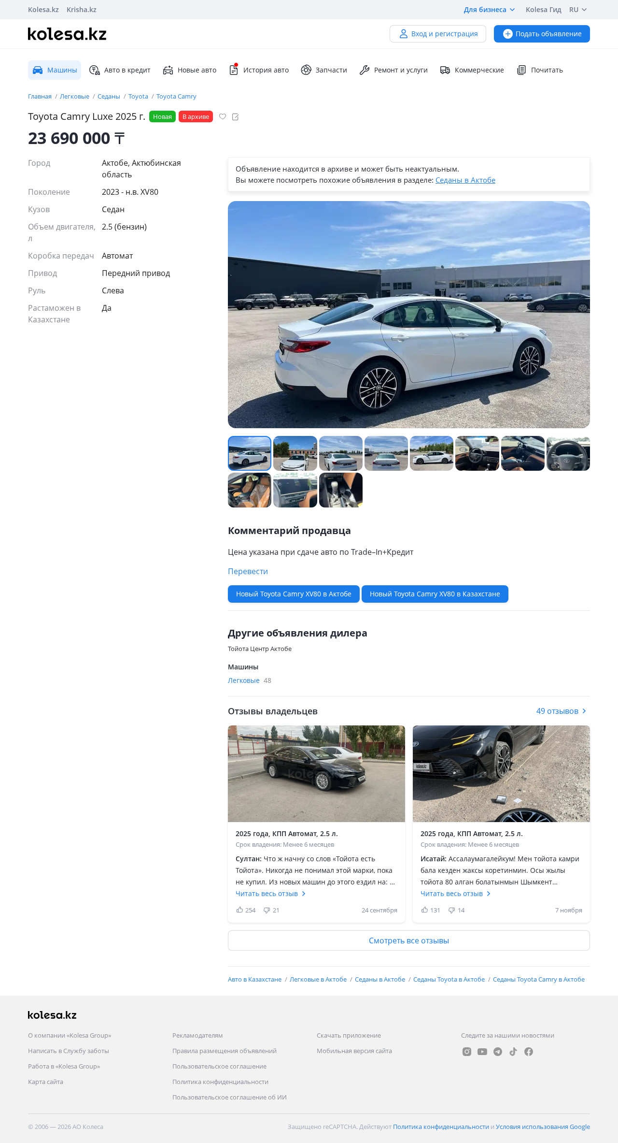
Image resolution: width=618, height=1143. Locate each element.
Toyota (139, 96)
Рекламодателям (197, 1035)
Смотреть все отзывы (409, 940)
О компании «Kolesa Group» (69, 1035)
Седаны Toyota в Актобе (449, 979)
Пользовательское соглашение (219, 1066)
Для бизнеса (485, 9)
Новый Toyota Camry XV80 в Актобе (293, 593)
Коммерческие (479, 69)
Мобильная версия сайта (354, 1050)
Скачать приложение (349, 1035)
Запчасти (331, 69)
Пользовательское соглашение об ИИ (229, 1097)
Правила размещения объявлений (224, 1050)
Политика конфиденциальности (220, 1081)
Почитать (547, 69)
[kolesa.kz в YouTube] (482, 1051)
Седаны (110, 96)
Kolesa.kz (43, 9)
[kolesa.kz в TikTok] (513, 1051)
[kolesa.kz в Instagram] (467, 1051)
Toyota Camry (176, 96)
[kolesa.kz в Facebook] (528, 1051)
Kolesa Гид (544, 9)
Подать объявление (549, 33)
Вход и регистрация (444, 33)
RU (573, 9)
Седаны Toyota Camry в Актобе (539, 979)
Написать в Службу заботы (68, 1050)
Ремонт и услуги (401, 69)
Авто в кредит (127, 69)
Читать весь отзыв (267, 893)
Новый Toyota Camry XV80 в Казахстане (435, 593)
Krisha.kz (82, 9)
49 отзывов (557, 711)
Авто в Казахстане (255, 979)
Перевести (248, 571)
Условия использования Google (543, 1126)
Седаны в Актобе (465, 180)
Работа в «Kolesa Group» (64, 1066)
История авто (266, 69)
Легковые (75, 96)
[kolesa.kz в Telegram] (498, 1051)
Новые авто (197, 69)
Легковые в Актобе (319, 979)
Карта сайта (45, 1081)
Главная (40, 96)
